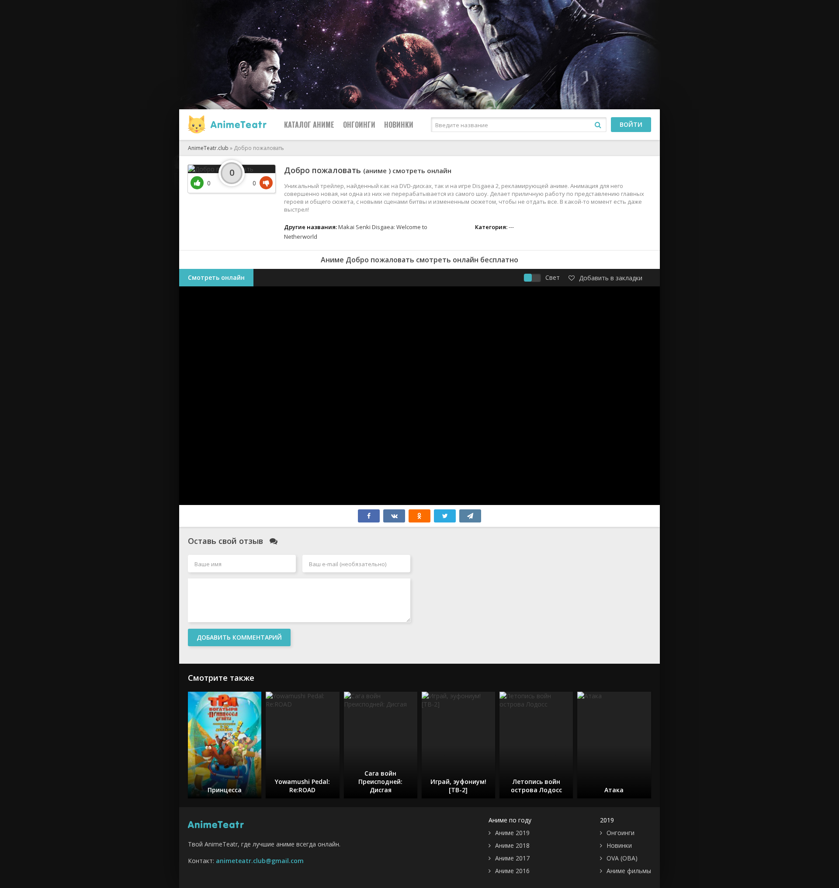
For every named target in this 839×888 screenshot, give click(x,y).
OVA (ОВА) (622, 858)
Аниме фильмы (629, 871)
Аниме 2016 (512, 871)
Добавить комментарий (239, 637)
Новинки (398, 124)
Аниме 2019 (512, 833)
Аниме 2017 (512, 858)
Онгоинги (359, 124)
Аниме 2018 (512, 845)
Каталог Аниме (309, 124)
